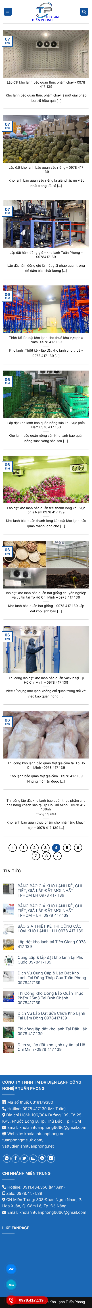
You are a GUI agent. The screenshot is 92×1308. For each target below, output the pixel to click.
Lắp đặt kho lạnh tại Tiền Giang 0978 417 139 (52, 944)
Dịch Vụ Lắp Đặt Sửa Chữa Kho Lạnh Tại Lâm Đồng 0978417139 (51, 1015)
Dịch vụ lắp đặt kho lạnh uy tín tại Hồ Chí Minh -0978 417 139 (51, 1047)
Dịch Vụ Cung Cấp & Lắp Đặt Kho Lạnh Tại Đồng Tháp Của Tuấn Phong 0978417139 (52, 978)
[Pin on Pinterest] (42, 1158)
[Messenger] (11, 1269)
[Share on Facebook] (15, 1158)
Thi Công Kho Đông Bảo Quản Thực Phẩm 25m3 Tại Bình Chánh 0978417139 (50, 998)
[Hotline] (11, 1300)
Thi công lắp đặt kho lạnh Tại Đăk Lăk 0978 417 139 (52, 1031)
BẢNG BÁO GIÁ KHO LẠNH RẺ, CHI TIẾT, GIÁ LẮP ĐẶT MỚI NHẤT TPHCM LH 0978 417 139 (50, 891)
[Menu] (8, 12)
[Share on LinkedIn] (51, 1158)
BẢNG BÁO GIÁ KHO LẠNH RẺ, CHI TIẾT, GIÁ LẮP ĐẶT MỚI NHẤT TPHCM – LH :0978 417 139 (50, 911)
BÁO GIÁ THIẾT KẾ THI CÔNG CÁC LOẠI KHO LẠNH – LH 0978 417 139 (50, 928)
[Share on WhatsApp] (7, 1158)
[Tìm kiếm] (84, 12)
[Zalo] (11, 1285)
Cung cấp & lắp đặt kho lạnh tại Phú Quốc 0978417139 (50, 959)
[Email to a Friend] (33, 1158)
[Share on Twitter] (24, 1158)
